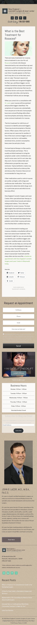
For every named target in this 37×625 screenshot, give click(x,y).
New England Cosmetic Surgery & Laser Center (18, 12)
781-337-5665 (19, 21)
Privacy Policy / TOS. (24, 341)
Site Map (31, 621)
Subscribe (18, 430)
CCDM (25, 623)
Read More (11, 539)
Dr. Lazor (8, 103)
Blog (22, 287)
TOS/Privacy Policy (16, 623)
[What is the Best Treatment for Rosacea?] (18, 55)
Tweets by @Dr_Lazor (18, 380)
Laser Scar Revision (7, 610)
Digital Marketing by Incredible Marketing (15, 621)
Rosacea (7, 63)
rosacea (22, 289)
